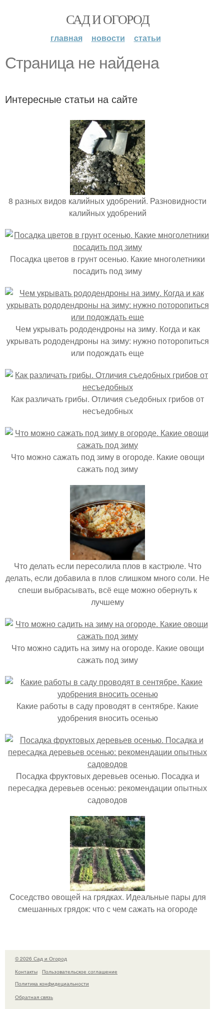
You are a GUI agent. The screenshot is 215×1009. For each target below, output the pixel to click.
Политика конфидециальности (52, 983)
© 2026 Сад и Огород (41, 958)
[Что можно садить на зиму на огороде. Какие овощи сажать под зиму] (107, 636)
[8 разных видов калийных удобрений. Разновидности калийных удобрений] (107, 188)
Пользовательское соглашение (80, 971)
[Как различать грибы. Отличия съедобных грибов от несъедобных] (107, 386)
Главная (66, 38)
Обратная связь (34, 997)
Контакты (26, 971)
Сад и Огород (108, 19)
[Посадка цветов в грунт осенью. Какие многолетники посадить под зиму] (107, 246)
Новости (108, 38)
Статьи (147, 38)
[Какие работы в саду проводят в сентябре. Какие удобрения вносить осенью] (107, 694)
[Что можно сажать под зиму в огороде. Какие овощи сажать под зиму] (107, 444)
